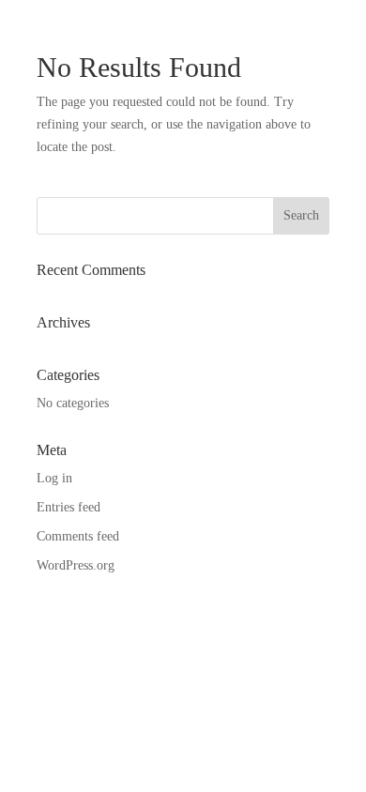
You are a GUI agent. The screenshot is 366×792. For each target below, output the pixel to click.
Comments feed (78, 536)
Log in (54, 478)
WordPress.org (75, 565)
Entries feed (68, 507)
